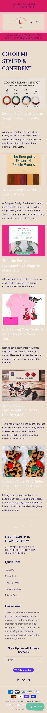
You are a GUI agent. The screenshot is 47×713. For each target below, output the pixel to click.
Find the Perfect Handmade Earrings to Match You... (21, 265)
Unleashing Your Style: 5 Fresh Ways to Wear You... (22, 334)
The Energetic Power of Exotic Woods (21, 191)
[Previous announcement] (5, 6)
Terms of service (17, 709)
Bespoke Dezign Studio (22, 701)
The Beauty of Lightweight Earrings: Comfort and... (20, 410)
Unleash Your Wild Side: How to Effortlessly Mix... (23, 483)
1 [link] (15, 525)
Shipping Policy (12, 582)
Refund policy (21, 705)
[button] (8, 22)
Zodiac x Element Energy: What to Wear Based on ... (23, 118)
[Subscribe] (38, 660)
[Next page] (31, 525)
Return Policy (11, 576)
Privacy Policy (12, 595)
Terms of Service (13, 589)
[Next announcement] (42, 6)
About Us (9, 570)
